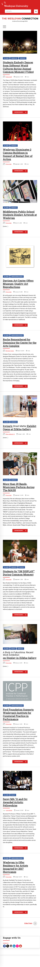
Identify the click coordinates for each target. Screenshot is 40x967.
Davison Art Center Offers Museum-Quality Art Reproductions (18, 284)
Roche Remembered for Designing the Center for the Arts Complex (19, 343)
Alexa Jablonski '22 (10, 434)
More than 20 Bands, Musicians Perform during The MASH (18, 487)
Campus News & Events (17, 276)
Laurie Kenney (9, 810)
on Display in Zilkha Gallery (20, 656)
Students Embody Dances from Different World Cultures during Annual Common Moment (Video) (18, 67)
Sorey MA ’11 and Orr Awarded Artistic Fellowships (15, 802)
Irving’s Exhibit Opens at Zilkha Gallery (19, 427)
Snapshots (22, 58)
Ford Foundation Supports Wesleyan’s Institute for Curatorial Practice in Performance (18, 714)
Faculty (13, 648)
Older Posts (28, 923)
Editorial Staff (9, 77)
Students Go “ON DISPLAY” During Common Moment (19, 573)
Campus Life (14, 58)
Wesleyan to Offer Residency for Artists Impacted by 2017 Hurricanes (15, 867)
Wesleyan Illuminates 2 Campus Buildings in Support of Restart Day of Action (17, 154)
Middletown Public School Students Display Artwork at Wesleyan (20, 215)
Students (21, 567)
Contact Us (5, 943)
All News (6, 58)
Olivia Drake (8, 164)
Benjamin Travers (10, 350)
